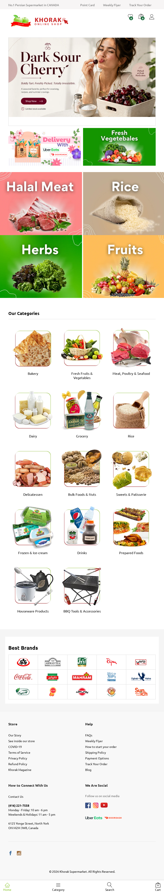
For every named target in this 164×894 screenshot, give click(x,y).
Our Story (14, 735)
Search (109, 889)
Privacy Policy (17, 758)
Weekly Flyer (112, 5)
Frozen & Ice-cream (33, 552)
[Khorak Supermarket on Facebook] (10, 853)
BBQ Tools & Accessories (82, 611)
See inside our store (21, 741)
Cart (158, 889)
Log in (152, 19)
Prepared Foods (131, 552)
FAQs (88, 735)
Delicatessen (32, 494)
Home (7, 889)
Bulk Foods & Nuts (82, 494)
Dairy (33, 436)
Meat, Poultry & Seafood (131, 373)
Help (89, 724)
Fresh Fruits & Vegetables (82, 375)
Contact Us (15, 796)
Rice (131, 436)
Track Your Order (140, 5)
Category (58, 889)
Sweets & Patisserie (131, 494)
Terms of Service (19, 752)
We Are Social (96, 785)
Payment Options (97, 758)
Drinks (82, 552)
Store (12, 724)
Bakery (33, 373)
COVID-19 (15, 747)
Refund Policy (17, 764)
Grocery (82, 436)
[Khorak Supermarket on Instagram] (19, 853)
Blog (88, 770)
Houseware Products (33, 611)
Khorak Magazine (19, 770)
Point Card (87, 5)
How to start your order (101, 747)
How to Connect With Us (28, 785)
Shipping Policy (95, 752)
